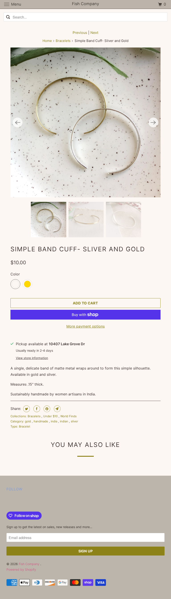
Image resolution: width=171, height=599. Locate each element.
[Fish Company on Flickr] (7, 502)
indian (64, 421)
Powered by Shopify (21, 569)
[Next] (153, 122)
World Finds (68, 416)
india (54, 421)
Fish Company (29, 564)
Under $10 (51, 416)
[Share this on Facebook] (36, 408)
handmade (41, 421)
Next (94, 32)
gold (28, 421)
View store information (32, 358)
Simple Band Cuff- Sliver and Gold (77, 249)
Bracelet (24, 426)
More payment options (85, 326)
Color (15, 274)
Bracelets (63, 41)
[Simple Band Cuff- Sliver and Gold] (85, 123)
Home (47, 41)
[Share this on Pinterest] (46, 408)
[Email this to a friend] (57, 408)
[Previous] (17, 122)
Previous (80, 32)
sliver (74, 421)
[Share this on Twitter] (26, 408)
